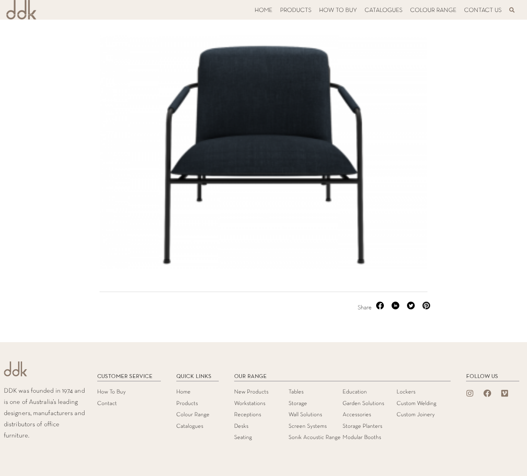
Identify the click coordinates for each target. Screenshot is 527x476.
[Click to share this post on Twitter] (411, 308)
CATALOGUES (383, 10)
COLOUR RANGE (433, 10)
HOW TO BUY (338, 10)
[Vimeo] (504, 393)
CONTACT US (483, 10)
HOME (263, 10)
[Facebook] (487, 393)
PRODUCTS (295, 10)
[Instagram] (470, 393)
